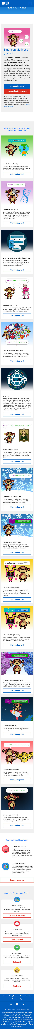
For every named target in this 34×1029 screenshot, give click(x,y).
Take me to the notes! (17, 915)
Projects (14, 999)
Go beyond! (17, 962)
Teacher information (25, 996)
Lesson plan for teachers (17, 91)
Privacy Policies (13, 996)
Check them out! (17, 940)
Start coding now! (17, 86)
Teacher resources (17, 880)
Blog (21, 999)
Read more (17, 986)
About (4, 996)
